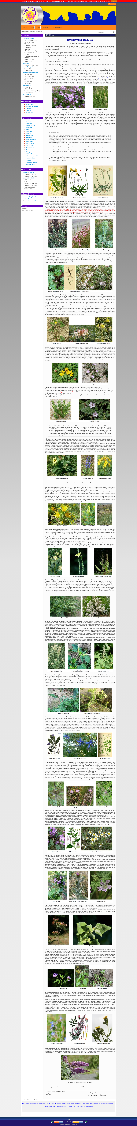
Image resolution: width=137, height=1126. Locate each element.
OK (114, 1)
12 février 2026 (29, 78)
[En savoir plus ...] (78, 1122)
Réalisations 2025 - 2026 (32, 65)
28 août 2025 (28, 81)
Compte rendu (29, 70)
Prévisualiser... (94, 1095)
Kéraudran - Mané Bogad (32, 51)
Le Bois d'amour (29, 52)
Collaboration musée (30, 180)
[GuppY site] (51, 1122)
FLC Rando (28, 181)
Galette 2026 (28, 89)
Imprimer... (104, 1095)
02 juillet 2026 (29, 74)
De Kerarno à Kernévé (31, 40)
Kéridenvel (50, 35)
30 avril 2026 (28, 83)
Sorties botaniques (30, 187)
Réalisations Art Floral (31, 176)
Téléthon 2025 (29, 92)
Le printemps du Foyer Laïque (33, 90)
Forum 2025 (28, 87)
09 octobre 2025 (29, 76)
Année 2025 (28, 69)
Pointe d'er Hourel (30, 59)
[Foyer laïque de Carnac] (30, 23)
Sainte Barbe (28, 61)
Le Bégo (27, 54)
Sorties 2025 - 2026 (30, 96)
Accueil (32, 31)
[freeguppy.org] (59, 1122)
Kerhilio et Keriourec (30, 45)
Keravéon (27, 44)
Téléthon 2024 (29, 189)
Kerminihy (28, 49)
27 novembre (28, 80)
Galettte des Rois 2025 (31, 183)
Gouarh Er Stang (29, 42)
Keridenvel (28, 47)
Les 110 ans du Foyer (31, 174)
